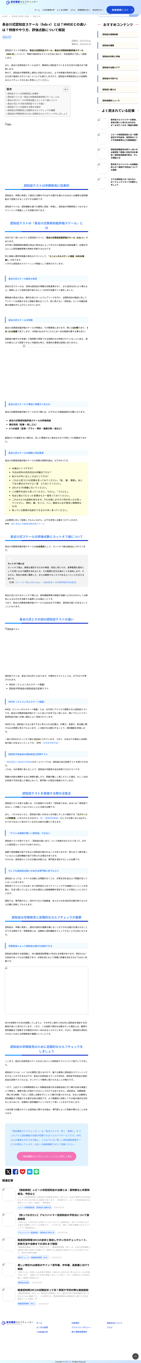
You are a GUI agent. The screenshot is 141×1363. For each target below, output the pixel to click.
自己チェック (23, 1257)
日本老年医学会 (50, 742)
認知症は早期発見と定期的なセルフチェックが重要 (31, 110)
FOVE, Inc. (67, 1362)
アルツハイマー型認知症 (28, 1232)
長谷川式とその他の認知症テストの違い (26, 103)
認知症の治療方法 (44, 1207)
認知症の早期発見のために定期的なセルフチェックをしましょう (37, 113)
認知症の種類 (108, 45)
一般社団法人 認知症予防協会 (18, 761)
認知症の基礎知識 (110, 34)
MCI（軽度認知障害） (50, 818)
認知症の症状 (23, 1282)
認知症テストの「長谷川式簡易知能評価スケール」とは (33, 96)
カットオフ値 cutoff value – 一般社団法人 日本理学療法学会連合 (45, 582)
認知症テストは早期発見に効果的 (23, 93)
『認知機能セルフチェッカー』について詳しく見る (46, 1156)
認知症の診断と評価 (20, 16)
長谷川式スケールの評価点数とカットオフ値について (32, 100)
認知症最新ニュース (111, 100)
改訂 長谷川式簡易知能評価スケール (28, 523)
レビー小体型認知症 (26, 1207)
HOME (5, 16)
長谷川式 (36, 16)
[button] (64, 89)
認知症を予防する (47, 1232)
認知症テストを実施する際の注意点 (24, 106)
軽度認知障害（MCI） (40, 1257)
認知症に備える (109, 89)
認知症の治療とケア (111, 67)
